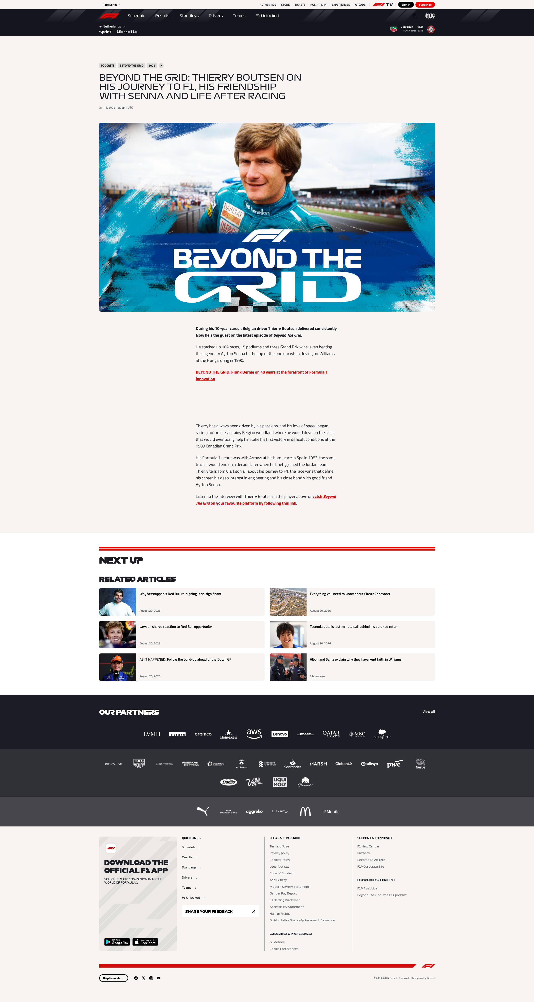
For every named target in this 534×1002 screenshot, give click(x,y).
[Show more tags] (161, 65)
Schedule (136, 15)
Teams (239, 15)
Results (162, 15)
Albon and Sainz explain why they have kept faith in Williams (356, 659)
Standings (189, 15)
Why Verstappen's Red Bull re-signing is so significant (180, 594)
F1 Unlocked (267, 15)
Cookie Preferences (284, 949)
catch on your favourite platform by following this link (266, 499)
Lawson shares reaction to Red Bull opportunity (176, 626)
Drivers (216, 15)
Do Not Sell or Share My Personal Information (302, 920)
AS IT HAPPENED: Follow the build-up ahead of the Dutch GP (185, 659)
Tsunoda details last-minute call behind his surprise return (354, 626)
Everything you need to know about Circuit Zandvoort (350, 594)
